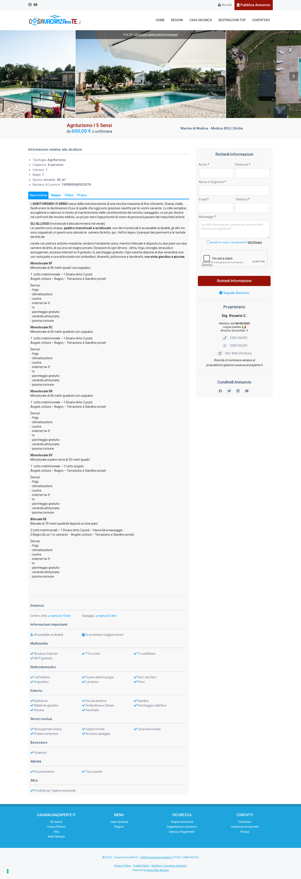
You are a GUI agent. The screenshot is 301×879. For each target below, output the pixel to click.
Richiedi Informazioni (234, 281)
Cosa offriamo (56, 826)
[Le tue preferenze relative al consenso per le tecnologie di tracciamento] (8, 871)
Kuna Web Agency (158, 870)
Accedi (226, 5)
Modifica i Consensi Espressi (169, 865)
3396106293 (238, 338)
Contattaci (261, 20)
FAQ (56, 831)
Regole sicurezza (182, 821)
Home (160, 20)
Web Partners (56, 836)
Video (69, 195)
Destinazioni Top (232, 20)
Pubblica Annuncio (255, 5)
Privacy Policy (122, 865)
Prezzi (82, 195)
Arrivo (204, 164)
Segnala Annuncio (236, 293)
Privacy (244, 831)
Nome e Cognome (212, 182)
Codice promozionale (244, 826)
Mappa (56, 195)
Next (293, 76)
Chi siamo (56, 821)
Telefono (242, 199)
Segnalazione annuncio (182, 826)
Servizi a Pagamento (182, 831)
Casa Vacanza (201, 20)
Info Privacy (255, 242)
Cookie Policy (141, 865)
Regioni (177, 20)
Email (204, 199)
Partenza (242, 164)
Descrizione (38, 195)
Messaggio (207, 217)
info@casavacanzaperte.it (156, 857)
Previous (7, 76)
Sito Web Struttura (238, 353)
